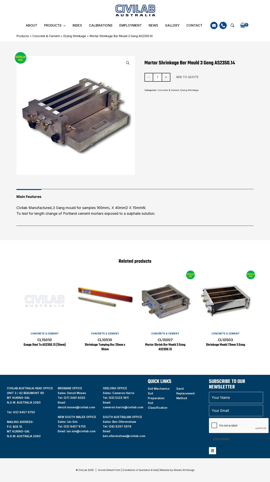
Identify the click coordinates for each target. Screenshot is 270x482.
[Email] (214, 25)
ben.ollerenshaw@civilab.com (124, 436)
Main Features (28, 197)
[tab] (28, 195)
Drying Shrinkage (74, 36)
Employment (130, 25)
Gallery (172, 25)
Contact (194, 25)
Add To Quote (187, 77)
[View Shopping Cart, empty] (242, 25)
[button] (232, 25)
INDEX (77, 25)
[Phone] (223, 25)
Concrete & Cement (46, 36)
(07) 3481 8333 (74, 397)
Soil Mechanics (159, 388)
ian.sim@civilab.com (81, 431)
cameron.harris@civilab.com (123, 407)
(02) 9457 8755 (75, 426)
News (153, 25)
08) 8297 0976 (120, 426)
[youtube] (212, 450)
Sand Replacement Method (185, 393)
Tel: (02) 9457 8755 (21, 412)
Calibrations (100, 25)
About (31, 25)
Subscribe (221, 439)
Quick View (44, 325)
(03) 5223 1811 (119, 397)
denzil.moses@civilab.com (76, 407)
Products (52, 25)
